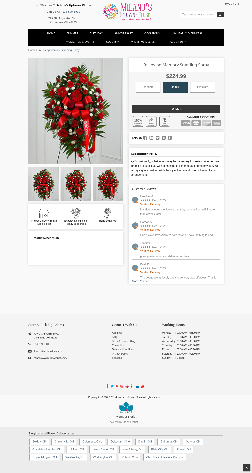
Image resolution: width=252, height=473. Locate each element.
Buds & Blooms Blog (123, 341)
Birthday (96, 33)
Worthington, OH (103, 457)
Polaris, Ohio (130, 457)
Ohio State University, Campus (164, 457)
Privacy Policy (120, 353)
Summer (72, 33)
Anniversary (124, 33)
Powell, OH (184, 449)
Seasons (117, 357)
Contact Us (118, 345)
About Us (117, 332)
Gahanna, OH (168, 441)
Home (51, 33)
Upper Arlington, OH (44, 457)
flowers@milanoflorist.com (48, 351)
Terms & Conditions (123, 349)
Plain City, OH (159, 449)
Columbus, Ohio (92, 441)
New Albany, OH (133, 449)
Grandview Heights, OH (46, 449)
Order (176, 108)
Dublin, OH (145, 441)
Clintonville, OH (64, 441)
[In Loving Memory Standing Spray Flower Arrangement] (43, 184)
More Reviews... (142, 281)
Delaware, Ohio (120, 441)
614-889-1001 (71, 11)
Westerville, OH (75, 457)
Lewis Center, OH (103, 449)
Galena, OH (193, 441)
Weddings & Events (80, 41)
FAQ (114, 337)
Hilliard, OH (77, 449)
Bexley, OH (39, 441)
